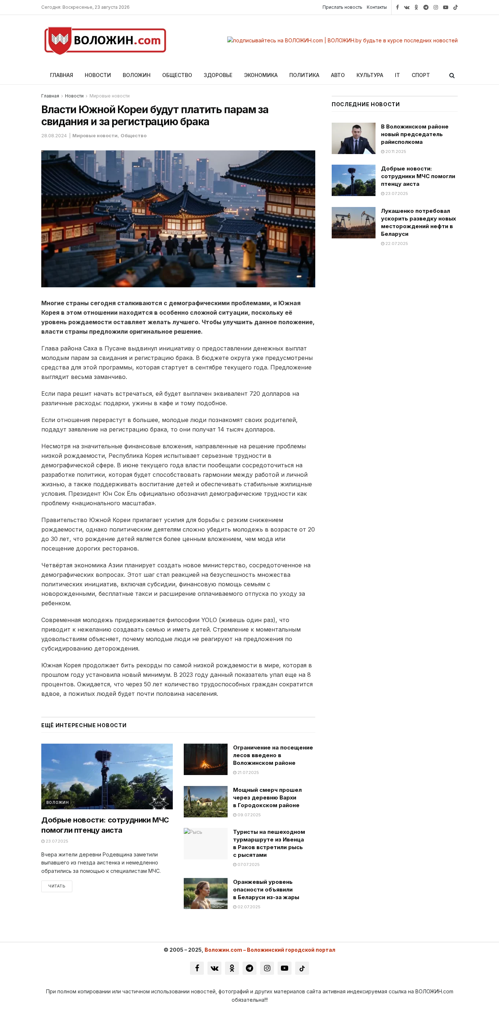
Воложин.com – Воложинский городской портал (270, 950)
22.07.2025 (396, 243)
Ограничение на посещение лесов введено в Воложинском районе (273, 755)
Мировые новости (109, 96)
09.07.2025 (248, 814)
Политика (304, 75)
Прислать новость (342, 7)
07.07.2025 (248, 864)
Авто (338, 75)
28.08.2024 (54, 135)
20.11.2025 (395, 151)
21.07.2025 (247, 772)
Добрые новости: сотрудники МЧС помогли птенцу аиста (418, 176)
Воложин (137, 75)
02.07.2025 (248, 906)
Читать (56, 886)
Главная (61, 75)
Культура (370, 75)
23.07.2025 (56, 841)
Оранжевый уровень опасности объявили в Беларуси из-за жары (266, 889)
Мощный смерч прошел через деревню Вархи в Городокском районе (267, 797)
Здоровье (218, 75)
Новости (98, 75)
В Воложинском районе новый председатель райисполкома (415, 134)
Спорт (421, 75)
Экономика (261, 75)
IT (397, 75)
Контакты (377, 7)
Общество (177, 75)
